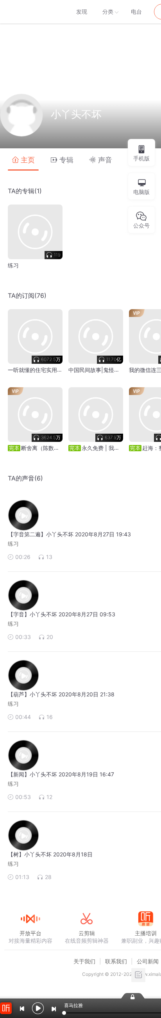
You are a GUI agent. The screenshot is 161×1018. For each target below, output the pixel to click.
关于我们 (84, 961)
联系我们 (116, 961)
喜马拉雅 (30, 11)
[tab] (23, 159)
